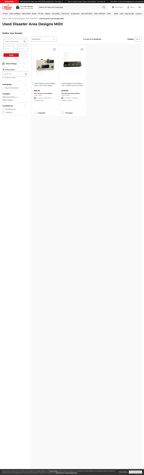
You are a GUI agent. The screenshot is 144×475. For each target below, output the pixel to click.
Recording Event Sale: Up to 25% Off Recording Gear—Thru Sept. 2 (41, 1)
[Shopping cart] (139, 7)
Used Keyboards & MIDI (21, 18)
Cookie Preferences (70, 473)
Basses (47, 14)
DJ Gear (41, 14)
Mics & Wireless (86, 14)
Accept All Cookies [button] (135, 472)
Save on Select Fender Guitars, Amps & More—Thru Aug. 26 (86, 1)
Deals (116, 14)
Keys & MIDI (26, 14)
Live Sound (65, 14)
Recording (56, 14)
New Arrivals (129, 14)
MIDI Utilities (8, 100)
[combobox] (44, 39)
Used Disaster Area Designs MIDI (51, 18)
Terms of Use (59, 473)
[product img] (45, 64)
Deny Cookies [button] (123, 472)
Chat (21, 8)
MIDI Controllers (9, 97)
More (109, 14)
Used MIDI (34, 18)
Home (4, 18)
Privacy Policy (53, 471)
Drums (34, 14)
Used (121, 14)
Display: (130, 39)
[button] (24, 7)
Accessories (75, 14)
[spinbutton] (9, 49)
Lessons (139, 14)
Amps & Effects (14, 14)
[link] (45, 85)
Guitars (5, 14)
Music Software (99, 14)
